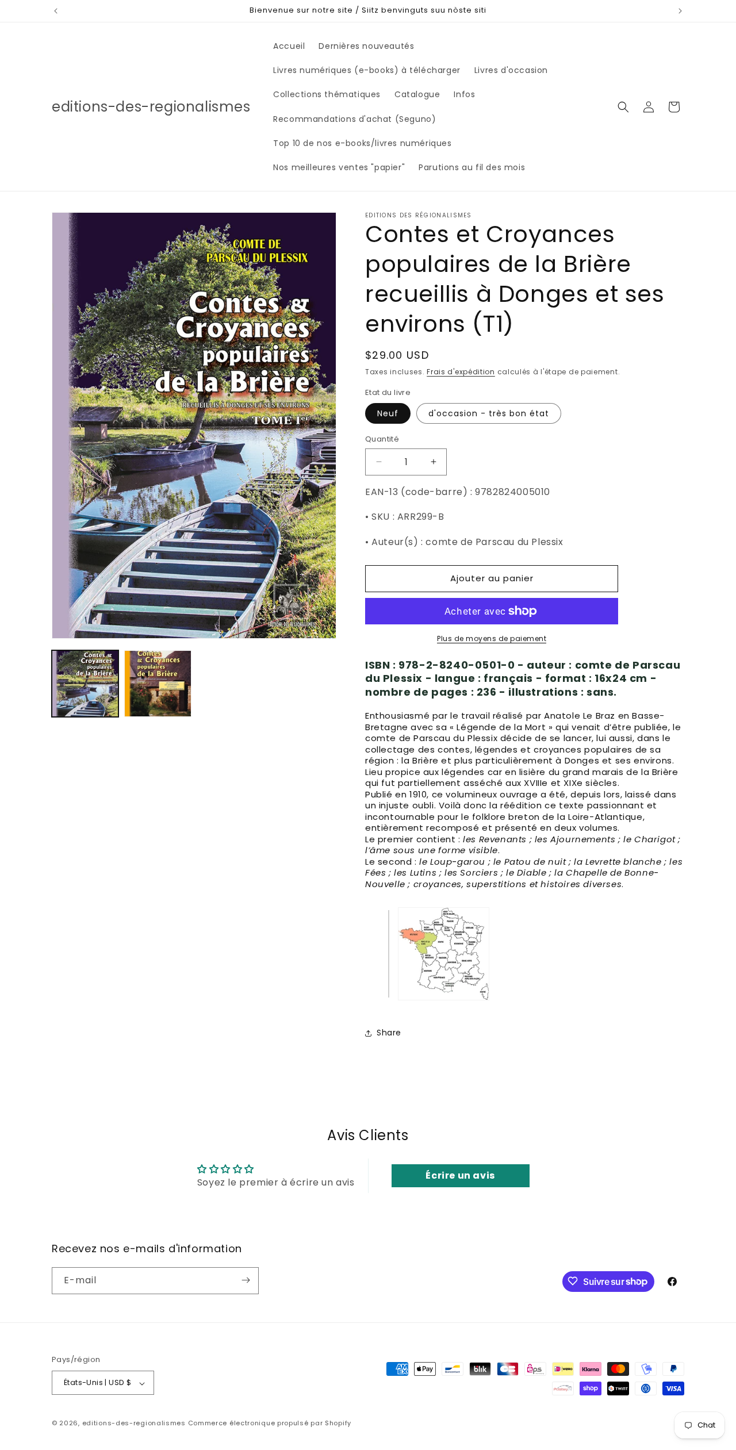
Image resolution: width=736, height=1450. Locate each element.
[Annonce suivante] (680, 11)
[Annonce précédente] (55, 11)
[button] (623, 107)
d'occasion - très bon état (488, 413)
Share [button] (389, 1032)
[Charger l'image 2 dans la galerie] (157, 683)
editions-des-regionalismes (134, 1423)
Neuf (387, 413)
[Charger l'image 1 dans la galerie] (85, 683)
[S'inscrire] (245, 1280)
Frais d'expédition (461, 372)
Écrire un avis (459, 1175)
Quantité (382, 439)
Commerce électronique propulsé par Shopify (269, 1423)
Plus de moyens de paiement (491, 638)
